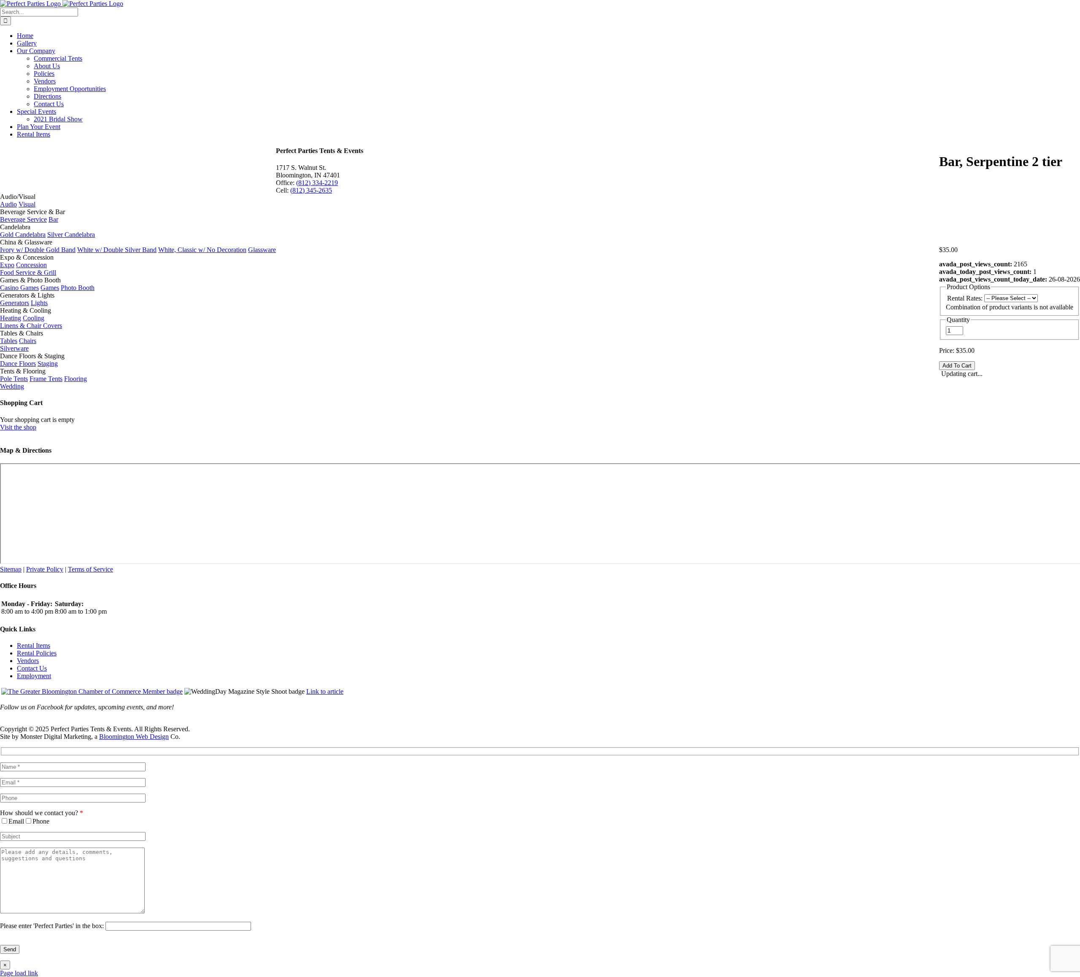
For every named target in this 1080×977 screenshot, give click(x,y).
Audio (8, 204)
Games (49, 287)
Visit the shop (18, 427)
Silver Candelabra (71, 234)
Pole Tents (14, 378)
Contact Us (32, 668)
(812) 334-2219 (317, 182)
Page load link (19, 973)
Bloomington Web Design (134, 736)
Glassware (262, 249)
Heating (10, 318)
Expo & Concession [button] (27, 257)
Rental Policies (37, 653)
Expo (7, 264)
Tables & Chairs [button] (21, 333)
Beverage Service (23, 219)
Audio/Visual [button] (17, 196)
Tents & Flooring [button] (23, 371)
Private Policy (44, 569)
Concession (31, 264)
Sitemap (11, 569)
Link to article (324, 691)
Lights (39, 302)
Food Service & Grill (28, 272)
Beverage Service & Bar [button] (32, 211)
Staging (48, 363)
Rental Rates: (965, 298)
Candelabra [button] (15, 227)
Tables (8, 340)
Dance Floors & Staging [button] (32, 356)
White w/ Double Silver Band (117, 249)
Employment (34, 675)
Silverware (14, 348)
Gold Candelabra (23, 234)
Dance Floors (18, 363)
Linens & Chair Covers (31, 325)
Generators (14, 302)
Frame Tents (46, 378)
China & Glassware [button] (26, 242)
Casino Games (19, 287)
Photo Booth (77, 287)
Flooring (75, 378)
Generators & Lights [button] (27, 295)
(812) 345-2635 (311, 190)
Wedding (12, 386)
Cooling (33, 318)
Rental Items (33, 645)
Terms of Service (90, 569)
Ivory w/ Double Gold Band (38, 249)
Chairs (27, 340)
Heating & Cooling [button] (25, 310)
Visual (27, 204)
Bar (53, 219)
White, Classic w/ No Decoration (202, 249)
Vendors (28, 660)
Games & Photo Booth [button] (30, 280)
